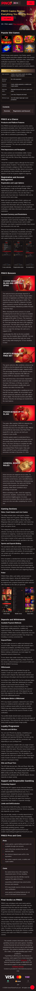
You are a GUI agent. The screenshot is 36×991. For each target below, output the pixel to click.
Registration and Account (21, 111)
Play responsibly (18, 24)
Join (30, 3)
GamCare (24, 960)
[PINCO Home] (7, 3)
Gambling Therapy (17, 966)
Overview (7, 111)
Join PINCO (7, 18)
